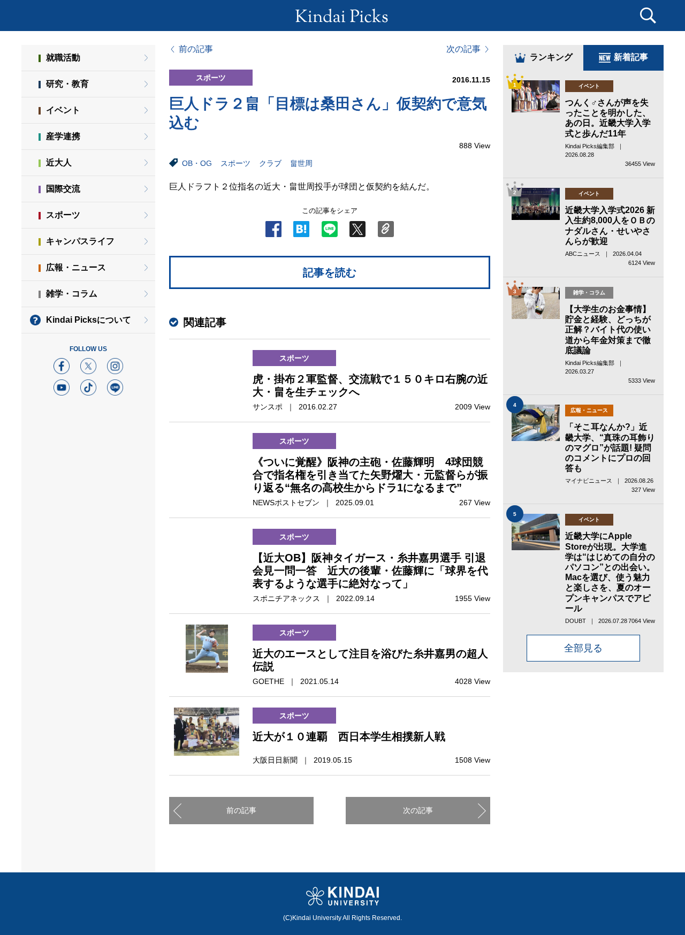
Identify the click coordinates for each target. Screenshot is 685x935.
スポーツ (235, 163)
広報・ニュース (76, 267)
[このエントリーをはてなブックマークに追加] (301, 232)
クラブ (270, 163)
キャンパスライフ (80, 241)
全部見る (583, 648)
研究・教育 (67, 83)
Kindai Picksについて (88, 319)
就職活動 (63, 57)
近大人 (59, 162)
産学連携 (63, 136)
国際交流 (63, 188)
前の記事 (196, 49)
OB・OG (197, 163)
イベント (63, 110)
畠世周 (301, 163)
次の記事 (463, 49)
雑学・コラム (71, 293)
